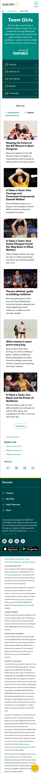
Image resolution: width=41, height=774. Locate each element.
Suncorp (7, 482)
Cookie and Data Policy (14, 575)
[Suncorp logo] (10, 4)
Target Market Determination (21, 605)
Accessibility (25, 562)
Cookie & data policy (15, 562)
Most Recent (13, 113)
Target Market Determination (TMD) (24, 747)
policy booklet (14, 654)
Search (30, 113)
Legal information (10, 559)
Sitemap (32, 562)
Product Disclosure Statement (24, 599)
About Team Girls (14, 446)
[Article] (20, 143)
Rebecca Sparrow (14, 450)
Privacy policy (20, 559)
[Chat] (35, 768)
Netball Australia (14, 454)
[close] (37, 745)
